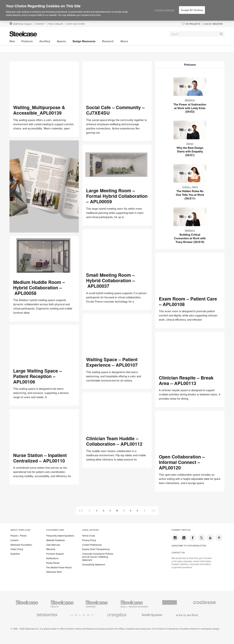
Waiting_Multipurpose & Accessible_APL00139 (39, 110)
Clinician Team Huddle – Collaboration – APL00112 (114, 441)
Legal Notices (90, 530)
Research (108, 41)
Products (27, 41)
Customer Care (55, 530)
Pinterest (219, 537)
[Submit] (221, 34)
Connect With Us (180, 530)
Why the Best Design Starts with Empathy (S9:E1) (190, 151)
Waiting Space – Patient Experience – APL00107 (112, 362)
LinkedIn (184, 537)
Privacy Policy (89, 540)
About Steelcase (20, 530)
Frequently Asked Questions (60, 535)
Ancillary (44, 41)
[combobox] (197, 34)
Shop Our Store (76, 23)
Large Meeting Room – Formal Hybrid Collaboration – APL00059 (117, 196)
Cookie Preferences (92, 544)
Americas (22, 23)
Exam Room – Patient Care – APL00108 (188, 301)
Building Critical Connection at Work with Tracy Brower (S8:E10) (190, 238)
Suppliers (15, 553)
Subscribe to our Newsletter (188, 546)
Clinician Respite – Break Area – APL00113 (186, 380)
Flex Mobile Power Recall (59, 567)
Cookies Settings (164, 10)
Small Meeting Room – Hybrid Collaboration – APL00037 (110, 280)
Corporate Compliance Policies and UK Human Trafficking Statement (97, 556)
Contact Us (178, 553)
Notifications (52, 558)
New (12, 41)
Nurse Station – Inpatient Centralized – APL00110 (40, 458)
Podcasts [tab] (190, 64)
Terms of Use (88, 535)
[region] (117, 10)
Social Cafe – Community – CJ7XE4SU (115, 110)
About (124, 41)
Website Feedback (55, 540)
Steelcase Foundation (21, 544)
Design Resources (84, 41)
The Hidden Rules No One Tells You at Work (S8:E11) (190, 194)
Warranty (50, 549)
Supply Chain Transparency (96, 549)
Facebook (192, 537)
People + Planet (18, 535)
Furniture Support (55, 553)
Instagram (175, 537)
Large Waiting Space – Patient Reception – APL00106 (37, 376)
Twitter (201, 537)
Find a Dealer (55, 23)
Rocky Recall (52, 562)
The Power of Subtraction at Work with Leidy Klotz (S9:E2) (189, 108)
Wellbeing (190, 99)
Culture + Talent (190, 186)
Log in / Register (213, 23)
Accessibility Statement (93, 564)
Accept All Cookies (192, 10)
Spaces (61, 41)
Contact (40, 23)
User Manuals (53, 544)
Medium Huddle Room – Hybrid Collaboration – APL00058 (39, 287)
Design (189, 143)
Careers (14, 540)
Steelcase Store (54, 571)
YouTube (210, 537)
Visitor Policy (16, 549)
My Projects (193, 23)
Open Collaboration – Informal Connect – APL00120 (182, 462)
